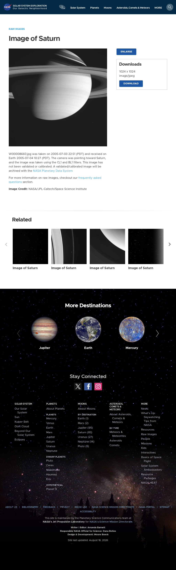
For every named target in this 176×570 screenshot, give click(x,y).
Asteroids (115, 440)
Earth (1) (83, 418)
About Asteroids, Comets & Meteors (120, 418)
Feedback (49, 507)
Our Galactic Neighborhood (30, 9)
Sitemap (164, 507)
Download (131, 83)
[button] (158, 8)
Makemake (53, 470)
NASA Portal (147, 507)
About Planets (55, 409)
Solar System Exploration (30, 4)
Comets (114, 445)
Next (170, 244)
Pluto (49, 460)
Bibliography (30, 507)
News (144, 409)
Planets (51, 404)
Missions (146, 443)
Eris (48, 479)
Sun (17, 417)
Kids (143, 448)
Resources (147, 429)
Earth (88, 348)
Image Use (81, 507)
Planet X (51, 489)
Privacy (65, 507)
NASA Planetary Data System (53, 170)
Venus (50, 423)
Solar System (23, 404)
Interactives (148, 452)
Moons (82, 404)
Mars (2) (83, 423)
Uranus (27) (85, 437)
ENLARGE (126, 52)
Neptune (51, 451)
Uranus (50, 446)
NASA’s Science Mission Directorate (111, 522)
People (145, 439)
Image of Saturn (25, 268)
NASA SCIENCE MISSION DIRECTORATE (113, 507)
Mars (49, 432)
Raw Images (17, 29)
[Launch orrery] (62, 8)
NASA (8, 7)
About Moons (86, 409)
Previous (6, 244)
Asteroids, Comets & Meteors (116, 407)
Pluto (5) (83, 446)
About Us (11, 507)
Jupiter (44, 348)
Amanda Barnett (96, 527)
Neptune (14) (86, 441)
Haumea (51, 474)
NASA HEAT (149, 483)
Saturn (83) (85, 432)
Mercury (132, 348)
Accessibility (88, 512)
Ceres (50, 465)
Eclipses (20, 439)
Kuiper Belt (22, 422)
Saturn (50, 441)
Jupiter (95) (85, 428)
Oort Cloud (22, 426)
